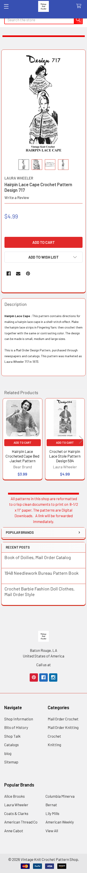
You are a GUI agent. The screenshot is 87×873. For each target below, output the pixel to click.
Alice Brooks (14, 796)
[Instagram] (53, 677)
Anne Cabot (13, 830)
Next (81, 440)
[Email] (18, 273)
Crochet (54, 736)
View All (52, 830)
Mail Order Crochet (63, 719)
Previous (5, 440)
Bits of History (16, 727)
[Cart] (80, 6)
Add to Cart (22, 442)
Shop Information (18, 719)
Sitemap (11, 762)
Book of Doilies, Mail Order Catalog (37, 557)
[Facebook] (8, 273)
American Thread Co (20, 822)
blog (7, 753)
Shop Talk (12, 736)
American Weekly (60, 822)
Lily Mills (52, 813)
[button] (43, 257)
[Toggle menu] (6, 6)
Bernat (51, 804)
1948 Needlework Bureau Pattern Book (41, 573)
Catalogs (11, 744)
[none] (43, 104)
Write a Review (16, 197)
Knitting (54, 744)
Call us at (43, 664)
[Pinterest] (28, 273)
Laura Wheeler (16, 804)
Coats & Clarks (16, 813)
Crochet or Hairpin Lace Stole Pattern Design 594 (65, 456)
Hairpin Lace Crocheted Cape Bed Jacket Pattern (22, 456)
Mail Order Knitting (63, 727)
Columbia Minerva (60, 796)
